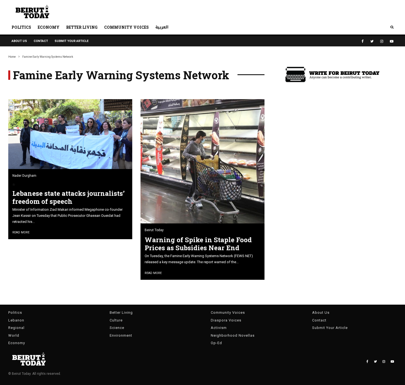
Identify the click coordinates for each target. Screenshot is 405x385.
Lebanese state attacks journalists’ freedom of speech (68, 197)
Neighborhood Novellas (233, 335)
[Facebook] (362, 41)
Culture (116, 320)
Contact (41, 41)
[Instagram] (382, 41)
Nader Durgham (24, 176)
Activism (219, 328)
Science (117, 328)
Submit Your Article (71, 41)
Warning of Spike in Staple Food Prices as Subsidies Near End (198, 244)
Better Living (82, 27)
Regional (16, 328)
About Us (19, 41)
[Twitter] (372, 41)
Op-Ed (216, 343)
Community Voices (126, 27)
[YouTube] (392, 41)
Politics (21, 27)
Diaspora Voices (226, 320)
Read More (20, 232)
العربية (162, 27)
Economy (49, 27)
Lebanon (16, 320)
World (13, 335)
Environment (121, 335)
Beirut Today (154, 230)
